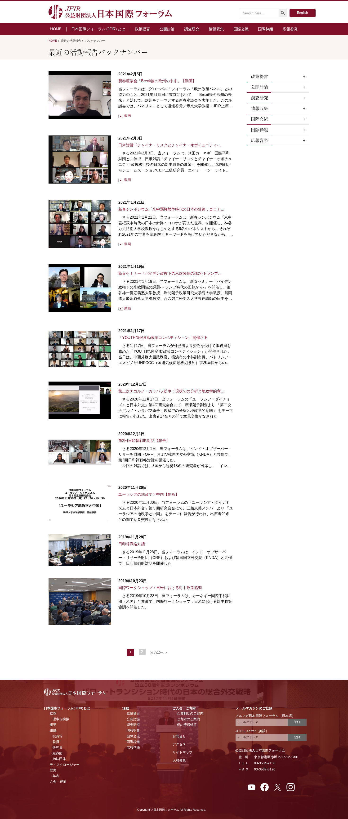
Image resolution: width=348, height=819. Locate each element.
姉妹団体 (59, 759)
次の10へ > (158, 652)
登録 (297, 722)
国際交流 (241, 29)
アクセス (179, 744)
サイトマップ (182, 752)
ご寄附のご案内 (188, 719)
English (302, 12)
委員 (56, 742)
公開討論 (167, 29)
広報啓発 (290, 29)
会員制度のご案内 (190, 713)
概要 (53, 725)
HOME (56, 29)
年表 (56, 776)
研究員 (57, 747)
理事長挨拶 (61, 719)
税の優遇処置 (187, 725)
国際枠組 (265, 29)
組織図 (57, 753)
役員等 (57, 736)
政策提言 (142, 29)
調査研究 (191, 29)
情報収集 (216, 29)
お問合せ (179, 736)
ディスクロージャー (65, 764)
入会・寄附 (58, 781)
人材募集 (179, 760)
